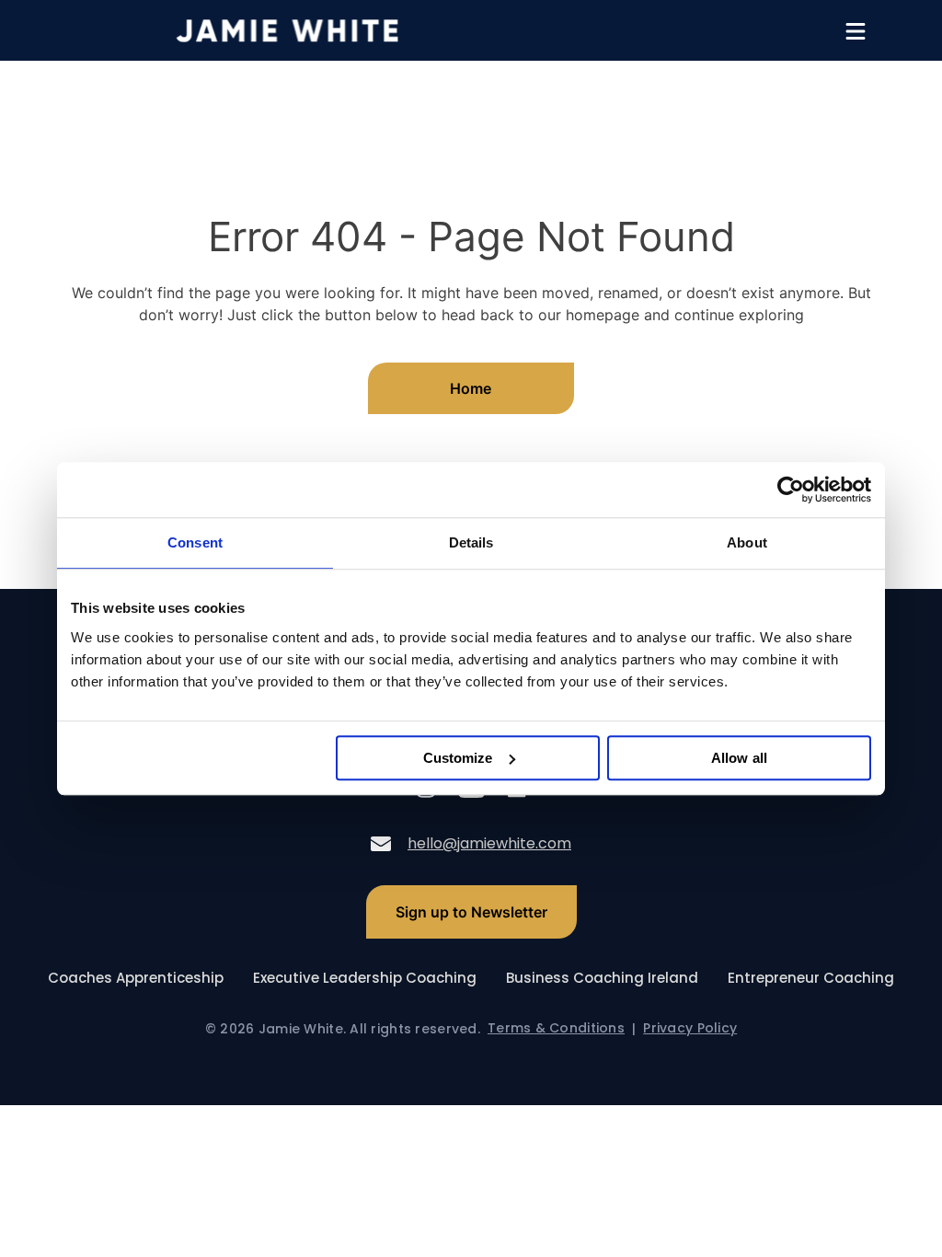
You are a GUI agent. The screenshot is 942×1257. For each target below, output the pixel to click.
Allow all (739, 758)
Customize (458, 758)
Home (470, 388)
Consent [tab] (195, 542)
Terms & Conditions (556, 1028)
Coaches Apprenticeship (136, 977)
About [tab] (747, 542)
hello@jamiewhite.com (489, 843)
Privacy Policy (690, 1028)
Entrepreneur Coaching (811, 977)
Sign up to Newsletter (471, 912)
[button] (855, 31)
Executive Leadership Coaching (365, 977)
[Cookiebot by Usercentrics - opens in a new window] (790, 489)
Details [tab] (471, 542)
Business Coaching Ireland (602, 977)
